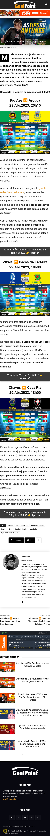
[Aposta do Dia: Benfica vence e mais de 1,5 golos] (7, 667)
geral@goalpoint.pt (11, 799)
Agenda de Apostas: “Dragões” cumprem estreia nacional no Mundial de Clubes (32, 713)
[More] (39, 540)
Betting (3, 529)
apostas (10, 525)
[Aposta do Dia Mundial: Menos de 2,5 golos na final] (7, 682)
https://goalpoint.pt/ (28, 560)
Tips (17, 533)
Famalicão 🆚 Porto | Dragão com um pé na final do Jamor (10, 621)
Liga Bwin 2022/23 (7, 533)
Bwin (10, 529)
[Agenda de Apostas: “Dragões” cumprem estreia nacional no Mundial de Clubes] (7, 714)
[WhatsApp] (38, 817)
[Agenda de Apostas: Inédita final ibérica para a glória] (7, 729)
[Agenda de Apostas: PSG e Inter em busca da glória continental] (7, 745)
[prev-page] (22, 754)
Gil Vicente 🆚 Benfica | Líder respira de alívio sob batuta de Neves (38, 621)
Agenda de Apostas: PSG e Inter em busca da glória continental (32, 744)
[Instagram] (18, 817)
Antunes (5, 47)
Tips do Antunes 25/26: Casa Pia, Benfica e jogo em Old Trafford (32, 697)
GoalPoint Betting (21, 529)
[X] (31, 817)
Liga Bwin (33, 529)
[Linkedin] (25, 817)
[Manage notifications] (5, 831)
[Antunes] (11, 579)
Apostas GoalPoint (22, 525)
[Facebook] (22, 602)
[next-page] (26, 754)
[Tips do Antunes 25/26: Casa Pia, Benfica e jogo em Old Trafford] (7, 698)
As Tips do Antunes (37, 525)
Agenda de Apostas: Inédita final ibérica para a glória (32, 727)
